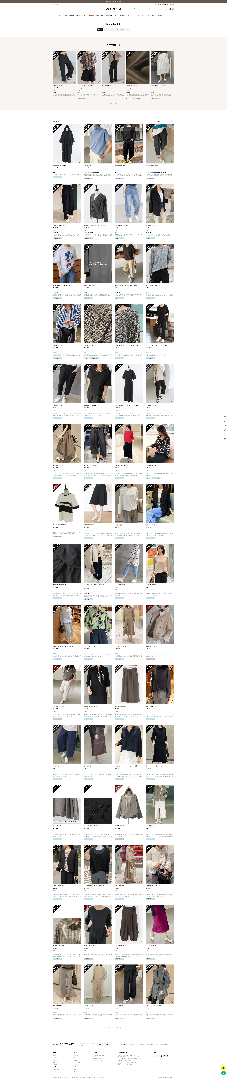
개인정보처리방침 (57, 1067)
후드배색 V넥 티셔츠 (119, 826)
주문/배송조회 (165, 4)
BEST (65, 15)
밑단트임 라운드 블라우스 (151, 584)
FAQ (100, 1044)
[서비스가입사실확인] (101, 1077)
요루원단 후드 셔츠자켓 (151, 405)
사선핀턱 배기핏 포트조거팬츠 (121, 945)
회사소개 (55, 1055)
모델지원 (76, 1067)
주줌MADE (71, 15)
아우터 (97, 15)
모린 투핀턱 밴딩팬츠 (119, 1005)
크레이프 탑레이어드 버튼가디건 (91, 826)
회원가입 (159, 4)
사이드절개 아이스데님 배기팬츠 (122, 225)
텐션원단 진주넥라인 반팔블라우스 (91, 405)
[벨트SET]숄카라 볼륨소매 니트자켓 (154, 1005)
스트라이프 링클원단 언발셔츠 (59, 945)
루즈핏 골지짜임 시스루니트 (152, 285)
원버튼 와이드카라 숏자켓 (151, 225)
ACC (148, 15)
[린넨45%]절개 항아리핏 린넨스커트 (61, 85)
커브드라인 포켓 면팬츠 (58, 1005)
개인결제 (76, 1060)
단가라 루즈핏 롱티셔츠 (120, 584)
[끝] (126, 1028)
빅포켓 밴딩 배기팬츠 (57, 405)
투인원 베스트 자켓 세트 (58, 886)
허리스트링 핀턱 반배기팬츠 (152, 165)
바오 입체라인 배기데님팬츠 (59, 766)
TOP (225, 443)
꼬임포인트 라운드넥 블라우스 (121, 465)
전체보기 (100, 29)
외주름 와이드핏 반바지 (89, 525)
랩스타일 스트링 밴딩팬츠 (120, 706)
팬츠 (129, 15)
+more (160, 15)
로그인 (155, 4)
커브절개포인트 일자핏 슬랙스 (59, 225)
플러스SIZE (79, 15)
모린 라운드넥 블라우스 (89, 1005)
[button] (110, 103)
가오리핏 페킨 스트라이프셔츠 (59, 345)
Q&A (107, 1044)
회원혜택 (55, 1060)
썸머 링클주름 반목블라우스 (108, 85)
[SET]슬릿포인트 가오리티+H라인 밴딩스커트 (63, 646)
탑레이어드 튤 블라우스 (151, 706)
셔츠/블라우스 (109, 15)
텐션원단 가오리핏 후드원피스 (59, 165)
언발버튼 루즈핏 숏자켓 (151, 826)
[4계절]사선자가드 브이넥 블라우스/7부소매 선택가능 (127, 766)
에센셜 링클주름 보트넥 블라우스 (158, 85)
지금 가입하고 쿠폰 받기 (113, 1)
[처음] (101, 1028)
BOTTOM (225, 447)
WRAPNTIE (91, 15)
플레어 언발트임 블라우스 (89, 945)
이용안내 (55, 1062)
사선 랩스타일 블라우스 (120, 525)
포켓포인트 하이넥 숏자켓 (151, 646)
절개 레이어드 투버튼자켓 (151, 525)
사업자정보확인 (56, 1069)
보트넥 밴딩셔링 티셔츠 (120, 165)
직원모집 (76, 1064)
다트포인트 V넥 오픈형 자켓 (83, 85)
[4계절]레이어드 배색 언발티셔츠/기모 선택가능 (94, 886)
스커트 (133, 15)
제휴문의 (76, 1069)
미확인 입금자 (77, 1062)
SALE (138, 15)
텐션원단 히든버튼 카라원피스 (90, 706)
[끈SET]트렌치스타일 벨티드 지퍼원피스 (155, 766)
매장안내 (55, 1057)
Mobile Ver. (76, 1071)
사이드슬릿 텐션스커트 (151, 945)
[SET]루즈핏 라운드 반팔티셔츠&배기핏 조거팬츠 (157, 345)
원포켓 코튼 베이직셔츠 (58, 826)
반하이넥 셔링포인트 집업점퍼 (59, 584)
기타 (128, 29)
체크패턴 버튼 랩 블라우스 (132, 85)
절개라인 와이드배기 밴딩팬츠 (90, 465)
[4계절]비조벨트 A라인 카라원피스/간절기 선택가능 (126, 405)
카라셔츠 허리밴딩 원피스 (120, 646)
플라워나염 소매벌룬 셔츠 (89, 646)
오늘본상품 (172, 4)
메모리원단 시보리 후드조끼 (59, 706)
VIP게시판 (76, 1057)
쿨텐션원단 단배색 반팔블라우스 (60, 525)
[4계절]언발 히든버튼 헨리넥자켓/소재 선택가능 (94, 584)
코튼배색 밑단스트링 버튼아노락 (153, 885)
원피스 (102, 15)
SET (85, 15)
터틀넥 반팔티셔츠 (88, 165)
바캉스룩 (154, 15)
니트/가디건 (123, 15)
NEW (60, 15)
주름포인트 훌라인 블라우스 (90, 285)
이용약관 (55, 1064)
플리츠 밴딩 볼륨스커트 (58, 465)
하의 (117, 29)
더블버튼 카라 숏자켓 (119, 886)
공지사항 (76, 1055)
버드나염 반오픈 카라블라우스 (152, 465)
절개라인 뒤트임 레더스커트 (90, 766)
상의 (112, 29)
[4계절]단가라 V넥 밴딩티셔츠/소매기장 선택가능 (126, 285)
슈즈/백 (144, 15)
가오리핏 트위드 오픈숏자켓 (90, 345)
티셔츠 (116, 15)
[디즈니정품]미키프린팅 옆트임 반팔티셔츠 (62, 285)
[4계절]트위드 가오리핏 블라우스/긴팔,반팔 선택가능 (126, 345)
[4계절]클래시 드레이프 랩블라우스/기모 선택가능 (95, 225)
